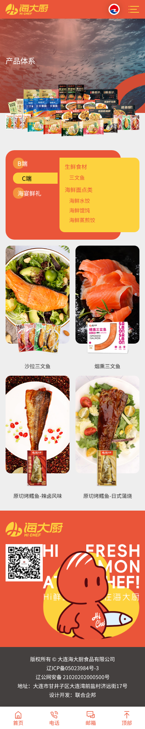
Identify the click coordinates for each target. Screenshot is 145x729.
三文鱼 (77, 177)
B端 (22, 163)
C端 (27, 178)
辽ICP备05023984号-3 (72, 668)
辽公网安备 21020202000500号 (73, 677)
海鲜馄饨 (79, 210)
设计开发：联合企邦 (72, 694)
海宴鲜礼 (29, 193)
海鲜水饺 (79, 200)
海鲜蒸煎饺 (82, 220)
